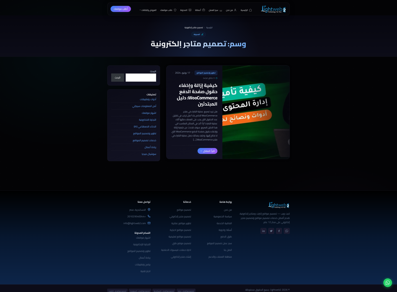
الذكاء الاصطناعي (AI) (145, 126)
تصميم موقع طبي (181, 243)
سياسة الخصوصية (223, 216)
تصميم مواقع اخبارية (180, 230)
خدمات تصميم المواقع (144, 140)
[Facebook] (279, 231)
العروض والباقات (148, 10)
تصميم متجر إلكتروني (180, 216)
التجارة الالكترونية (147, 119)
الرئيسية (209, 27)
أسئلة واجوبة (225, 230)
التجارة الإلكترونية (141, 244)
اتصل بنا (228, 250)
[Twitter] (271, 231)
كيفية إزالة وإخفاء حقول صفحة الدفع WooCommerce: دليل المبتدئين (197, 94)
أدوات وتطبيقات (148, 99)
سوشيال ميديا (149, 154)
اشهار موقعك (149, 113)
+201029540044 (136, 216)
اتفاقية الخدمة (224, 223)
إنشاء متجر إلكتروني (181, 256)
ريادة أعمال (150, 147)
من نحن (228, 209)
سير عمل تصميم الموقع (219, 243)
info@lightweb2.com (134, 223)
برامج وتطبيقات (142, 264)
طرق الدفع (226, 236)
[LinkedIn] (263, 231)
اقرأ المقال (209, 151)
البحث (153, 71)
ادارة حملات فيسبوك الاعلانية (176, 250)
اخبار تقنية (145, 271)
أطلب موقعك (121, 9)
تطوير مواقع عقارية (181, 223)
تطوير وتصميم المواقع (206, 73)
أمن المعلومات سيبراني (144, 106)
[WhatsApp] (287, 231)
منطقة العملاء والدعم (220, 256)
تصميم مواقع (184, 209)
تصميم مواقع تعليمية (180, 236)
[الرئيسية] (273, 9)
